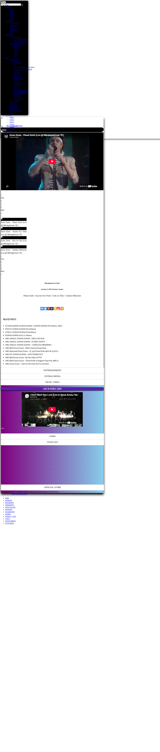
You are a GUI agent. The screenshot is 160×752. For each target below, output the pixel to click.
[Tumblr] (51, 308)
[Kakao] (55, 308)
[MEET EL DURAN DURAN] (13, 126)
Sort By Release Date (21, 39)
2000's (12, 14)
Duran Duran (13, 60)
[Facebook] (42, 308)
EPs (11, 28)
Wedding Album (19, 78)
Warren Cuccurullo (15, 110)
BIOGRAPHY (8, 7)
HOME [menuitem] (7, 498)
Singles (12, 33)
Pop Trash (17, 85)
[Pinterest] (48, 308)
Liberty (16, 76)
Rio (15, 65)
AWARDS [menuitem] (8, 514)
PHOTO (7, 58)
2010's (12, 16)
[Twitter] (45, 308)
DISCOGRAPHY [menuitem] (9, 503)
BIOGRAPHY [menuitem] (8, 500)
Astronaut (17, 88)
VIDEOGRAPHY (9, 35)
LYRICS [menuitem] (7, 519)
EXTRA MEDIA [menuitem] (9, 523)
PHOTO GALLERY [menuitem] (10, 507)
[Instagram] (58, 308)
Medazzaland (18, 83)
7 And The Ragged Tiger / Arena (24, 67)
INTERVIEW (8, 115)
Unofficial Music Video (17, 44)
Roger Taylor (14, 108)
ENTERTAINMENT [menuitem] (10, 521)
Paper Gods (17, 94)
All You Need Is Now (20, 92)
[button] (4, 1)
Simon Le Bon (14, 101)
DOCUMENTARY (10, 129)
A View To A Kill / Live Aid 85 (23, 69)
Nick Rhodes (14, 106)
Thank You (17, 81)
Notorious (17, 71)
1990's (12, 12)
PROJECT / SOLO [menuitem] (10, 516)
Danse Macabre (19, 99)
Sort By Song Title (20, 42)
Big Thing (17, 74)
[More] (62, 308)
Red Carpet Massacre (21, 90)
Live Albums (13, 26)
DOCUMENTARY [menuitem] (10, 512)
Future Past (18, 97)
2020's (12, 19)
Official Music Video (16, 37)
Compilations (14, 30)
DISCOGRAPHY (9, 21)
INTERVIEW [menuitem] (8, 509)
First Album (17, 62)
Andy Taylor (13, 113)
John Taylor (13, 104)
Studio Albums (14, 23)
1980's (12, 10)
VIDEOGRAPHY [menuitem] (9, 505)
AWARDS (8, 131)
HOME (7, 5)
